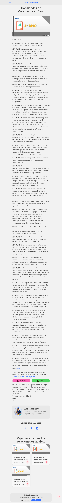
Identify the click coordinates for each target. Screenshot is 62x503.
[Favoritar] (59, 496)
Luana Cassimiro (31, 408)
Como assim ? (27, 500)
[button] (10, 2)
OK (37, 500)
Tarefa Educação (31, 2)
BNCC (19, 369)
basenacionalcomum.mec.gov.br (23, 377)
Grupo (42, 380)
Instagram (22, 380)
